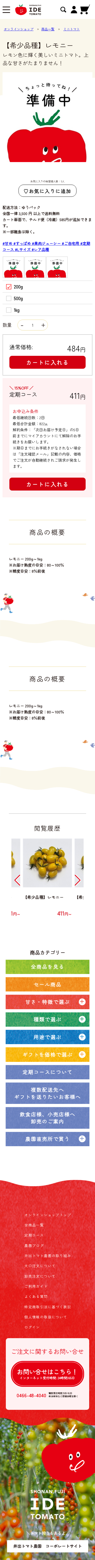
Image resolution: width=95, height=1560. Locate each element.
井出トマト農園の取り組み (47, 1255)
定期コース (34, 1235)
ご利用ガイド (36, 1286)
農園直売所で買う (47, 1138)
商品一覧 (47, 29)
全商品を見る (47, 966)
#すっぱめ (22, 243)
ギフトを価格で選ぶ (48, 1054)
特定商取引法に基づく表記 (47, 1306)
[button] (17, 880)
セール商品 (48, 984)
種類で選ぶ (48, 1019)
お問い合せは (47, 1373)
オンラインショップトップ (47, 1214)
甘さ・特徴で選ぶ (47, 1001)
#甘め (8, 243)
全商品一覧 (34, 1224)
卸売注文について (39, 1276)
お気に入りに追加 (50, 190)
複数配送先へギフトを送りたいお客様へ (47, 1093)
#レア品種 (40, 249)
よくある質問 (36, 1296)
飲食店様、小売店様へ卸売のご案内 (47, 1117)
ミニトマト (71, 29)
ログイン (32, 1327)
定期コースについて (48, 1072)
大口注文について (39, 1265)
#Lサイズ (23, 249)
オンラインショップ (18, 29)
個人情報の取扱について (45, 1316)
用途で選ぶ (48, 1037)
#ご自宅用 (71, 243)
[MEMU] (6, 10)
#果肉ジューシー (47, 243)
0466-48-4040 (31, 1395)
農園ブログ (34, 1245)
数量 (8, 324)
